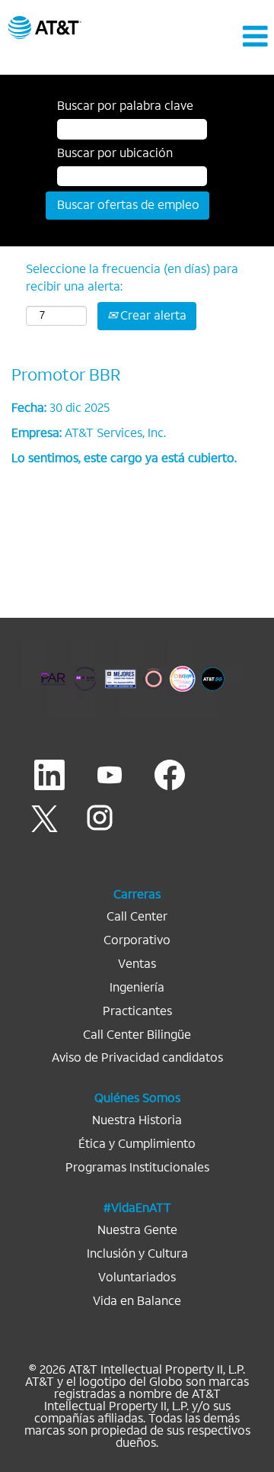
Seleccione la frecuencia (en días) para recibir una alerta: (132, 277)
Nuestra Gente (137, 1230)
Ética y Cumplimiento (137, 1144)
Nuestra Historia (137, 1120)
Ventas (137, 964)
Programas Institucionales (137, 1168)
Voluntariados (137, 1277)
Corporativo (137, 940)
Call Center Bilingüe (137, 1035)
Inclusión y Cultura (137, 1254)
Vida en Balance (137, 1301)
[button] (228, 36)
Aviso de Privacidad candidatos (137, 1058)
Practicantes (137, 1011)
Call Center (137, 917)
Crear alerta (151, 315)
